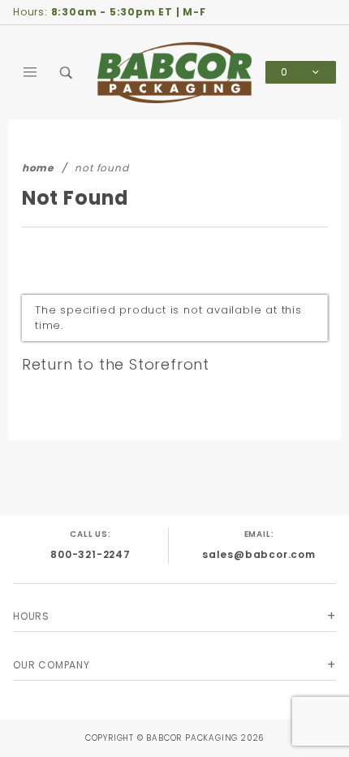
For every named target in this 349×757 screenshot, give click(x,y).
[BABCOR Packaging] (174, 72)
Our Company (51, 665)
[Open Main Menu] (31, 72)
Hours (31, 616)
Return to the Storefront (115, 364)
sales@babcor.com (259, 554)
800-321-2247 (90, 554)
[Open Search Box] (66, 72)
